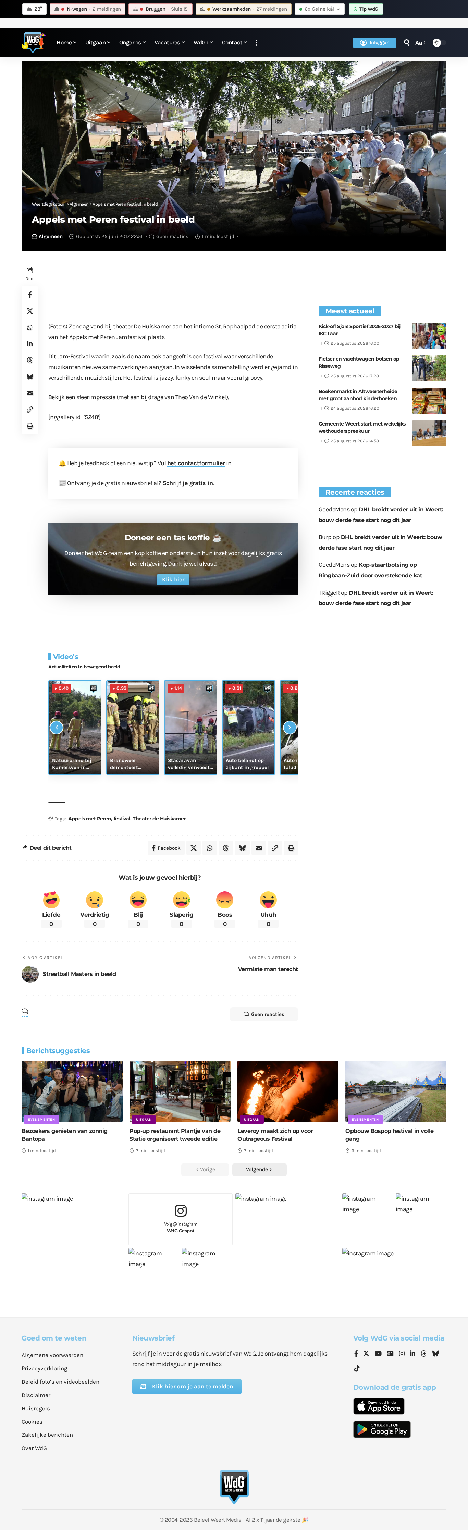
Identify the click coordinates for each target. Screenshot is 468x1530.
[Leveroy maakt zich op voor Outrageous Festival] (287, 1091)
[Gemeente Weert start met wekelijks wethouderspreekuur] (429, 433)
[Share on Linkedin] (30, 344)
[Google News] (390, 1354)
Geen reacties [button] (267, 1014)
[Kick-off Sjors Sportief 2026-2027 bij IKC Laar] (429, 336)
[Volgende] (290, 727)
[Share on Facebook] (30, 294)
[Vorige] (56, 727)
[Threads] (424, 1354)
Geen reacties (172, 236)
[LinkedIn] (412, 1354)
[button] (256, 42)
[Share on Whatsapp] (30, 327)
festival (122, 818)
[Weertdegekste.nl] (34, 42)
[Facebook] (356, 1354)
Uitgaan (144, 1119)
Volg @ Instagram (180, 1227)
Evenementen (41, 1119)
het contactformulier (196, 463)
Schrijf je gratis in (188, 483)
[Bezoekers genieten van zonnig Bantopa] (72, 1091)
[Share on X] (30, 311)
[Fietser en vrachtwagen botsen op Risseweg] (429, 368)
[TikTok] (357, 1368)
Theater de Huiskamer (159, 818)
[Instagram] (402, 1354)
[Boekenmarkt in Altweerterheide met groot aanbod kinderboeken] (429, 401)
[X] (366, 1354)
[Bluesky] (435, 1354)
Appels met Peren (89, 818)
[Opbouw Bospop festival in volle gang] (395, 1091)
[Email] (30, 393)
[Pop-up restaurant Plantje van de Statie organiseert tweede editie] (180, 1091)
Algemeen (51, 236)
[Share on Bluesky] (30, 376)
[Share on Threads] (30, 360)
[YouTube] (378, 1354)
